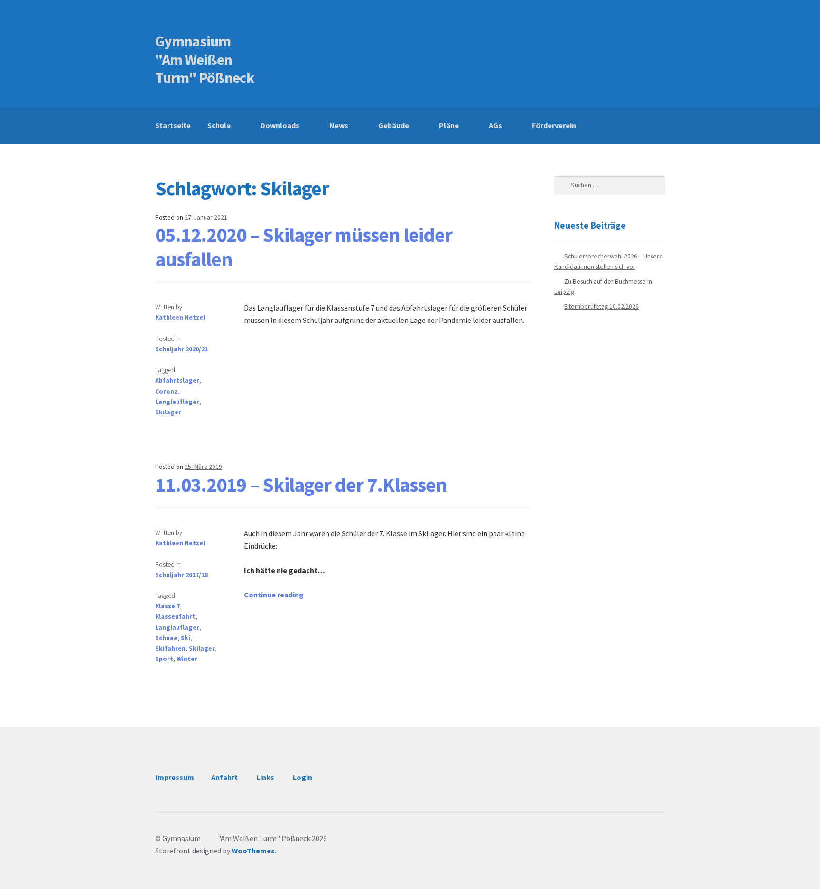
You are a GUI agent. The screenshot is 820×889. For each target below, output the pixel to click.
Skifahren (170, 648)
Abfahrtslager (177, 380)
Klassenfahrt (175, 617)
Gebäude (393, 125)
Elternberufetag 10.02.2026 (601, 306)
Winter (187, 659)
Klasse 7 (167, 606)
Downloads (280, 125)
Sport (164, 659)
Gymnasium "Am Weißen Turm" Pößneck (207, 60)
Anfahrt (224, 777)
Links (265, 777)
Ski (185, 638)
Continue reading (274, 594)
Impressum (174, 777)
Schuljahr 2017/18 (181, 575)
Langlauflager (177, 402)
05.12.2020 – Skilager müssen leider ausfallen (303, 246)
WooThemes (253, 850)
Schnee (166, 638)
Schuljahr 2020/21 (181, 349)
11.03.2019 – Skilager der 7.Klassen (301, 484)
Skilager (168, 412)
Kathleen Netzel (180, 317)
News (338, 125)
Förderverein (554, 125)
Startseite (173, 125)
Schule (219, 125)
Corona (166, 391)
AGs (495, 125)
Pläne (449, 125)
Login (302, 777)
